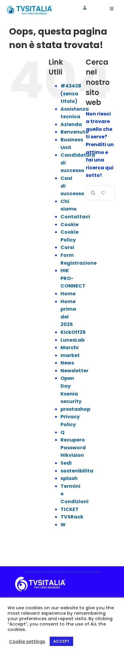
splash (69, 478)
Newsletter (74, 370)
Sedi (66, 463)
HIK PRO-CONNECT (72, 278)
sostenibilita (76, 470)
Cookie (69, 224)
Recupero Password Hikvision (73, 447)
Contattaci (75, 216)
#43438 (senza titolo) (70, 93)
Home (68, 293)
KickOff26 (73, 332)
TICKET (69, 509)
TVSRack (71, 516)
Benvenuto (74, 131)
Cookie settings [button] (27, 641)
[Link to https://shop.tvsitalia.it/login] (84, 8)
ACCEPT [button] (61, 641)
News (67, 362)
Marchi (69, 347)
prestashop (75, 409)
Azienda (71, 124)
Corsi (67, 247)
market (70, 355)
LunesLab (72, 340)
